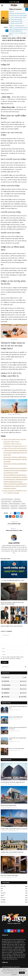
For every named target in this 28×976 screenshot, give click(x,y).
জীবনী (2, 888)
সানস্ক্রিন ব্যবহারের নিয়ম (23, 505)
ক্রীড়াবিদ (2, 895)
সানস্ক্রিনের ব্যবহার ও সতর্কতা (22, 508)
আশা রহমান (4, 807)
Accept (22, 972)
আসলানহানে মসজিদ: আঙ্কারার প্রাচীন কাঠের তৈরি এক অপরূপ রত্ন (17, 728)
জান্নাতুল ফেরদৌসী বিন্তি (14, 543)
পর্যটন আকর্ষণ (3, 886)
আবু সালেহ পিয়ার (4, 784)
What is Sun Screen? (6, 501)
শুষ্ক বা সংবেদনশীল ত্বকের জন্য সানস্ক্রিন (18, 17)
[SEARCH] (25, 666)
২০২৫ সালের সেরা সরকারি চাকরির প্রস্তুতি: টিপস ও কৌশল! (12, 580)
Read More (14, 974)
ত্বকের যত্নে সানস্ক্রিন (4, 503)
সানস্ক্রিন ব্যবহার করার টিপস (14, 505)
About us (5, 935)
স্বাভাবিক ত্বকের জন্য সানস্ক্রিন (16, 23)
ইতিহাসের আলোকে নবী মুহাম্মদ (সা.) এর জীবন (14, 530)
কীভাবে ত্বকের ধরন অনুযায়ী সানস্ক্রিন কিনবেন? (17, 13)
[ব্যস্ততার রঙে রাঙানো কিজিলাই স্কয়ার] (4, 720)
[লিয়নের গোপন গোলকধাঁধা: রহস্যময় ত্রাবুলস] (4, 751)
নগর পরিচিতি (3, 899)
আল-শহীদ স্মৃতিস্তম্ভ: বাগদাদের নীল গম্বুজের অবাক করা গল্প (18, 707)
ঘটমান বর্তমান (3, 902)
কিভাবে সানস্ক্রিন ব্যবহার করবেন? (17, 501)
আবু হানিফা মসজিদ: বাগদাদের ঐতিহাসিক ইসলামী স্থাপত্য (17, 738)
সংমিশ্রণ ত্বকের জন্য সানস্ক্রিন (16, 19)
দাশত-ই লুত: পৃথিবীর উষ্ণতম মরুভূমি (14, 523)
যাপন (3, 17)
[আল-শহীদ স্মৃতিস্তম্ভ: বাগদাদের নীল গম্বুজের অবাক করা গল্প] (4, 709)
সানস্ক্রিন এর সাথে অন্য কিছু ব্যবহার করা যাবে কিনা (18, 27)
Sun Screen (17, 499)
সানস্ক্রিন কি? (23, 503)
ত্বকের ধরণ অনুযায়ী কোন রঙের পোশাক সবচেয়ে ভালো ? (12, 626)
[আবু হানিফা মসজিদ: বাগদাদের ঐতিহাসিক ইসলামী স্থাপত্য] (4, 741)
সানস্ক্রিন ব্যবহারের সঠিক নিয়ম (5, 508)
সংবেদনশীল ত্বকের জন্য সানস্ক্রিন (17, 21)
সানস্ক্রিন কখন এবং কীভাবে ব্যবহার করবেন (14, 503)
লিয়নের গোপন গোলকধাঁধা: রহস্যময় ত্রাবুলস (16, 748)
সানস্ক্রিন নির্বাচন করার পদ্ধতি (5, 505)
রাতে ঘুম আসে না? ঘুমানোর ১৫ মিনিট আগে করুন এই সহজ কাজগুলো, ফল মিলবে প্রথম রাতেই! (12, 603)
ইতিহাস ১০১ (3, 897)
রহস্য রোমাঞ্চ (3, 893)
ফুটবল (2, 890)
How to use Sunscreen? (7, 499)
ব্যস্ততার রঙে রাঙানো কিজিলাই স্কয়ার (15, 717)
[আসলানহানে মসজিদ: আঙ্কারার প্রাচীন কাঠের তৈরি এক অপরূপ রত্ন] (4, 730)
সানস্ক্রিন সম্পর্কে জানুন (14, 508)
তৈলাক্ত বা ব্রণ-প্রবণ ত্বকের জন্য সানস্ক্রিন (19, 15)
